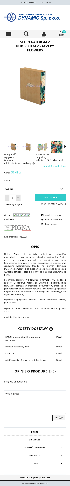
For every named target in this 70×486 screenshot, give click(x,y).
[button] (9, 34)
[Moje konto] (44, 34)
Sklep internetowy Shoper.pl (35, 483)
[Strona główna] (35, 17)
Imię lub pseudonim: (15, 381)
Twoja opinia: (11, 393)
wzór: (7, 180)
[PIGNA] (17, 227)
